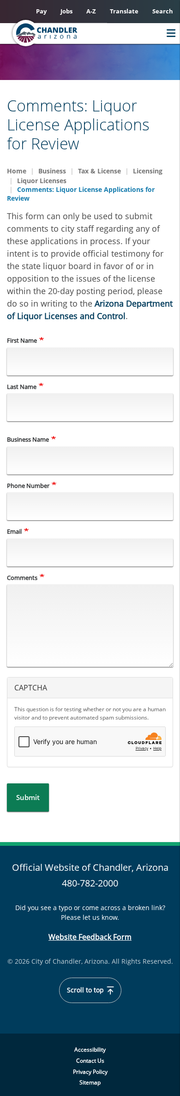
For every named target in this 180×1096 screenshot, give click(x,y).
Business (52, 170)
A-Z (91, 11)
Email (14, 531)
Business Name (28, 439)
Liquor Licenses (41, 180)
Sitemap (90, 1082)
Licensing (147, 170)
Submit (28, 797)
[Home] (62, 33)
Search (162, 11)
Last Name (21, 386)
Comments (22, 577)
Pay (41, 11)
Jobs (66, 11)
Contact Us (90, 1061)
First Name (22, 340)
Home (16, 170)
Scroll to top (86, 990)
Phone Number (28, 485)
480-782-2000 (90, 883)
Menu (168, 33)
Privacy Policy (90, 1072)
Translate (124, 11)
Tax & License (99, 170)
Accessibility (90, 1049)
